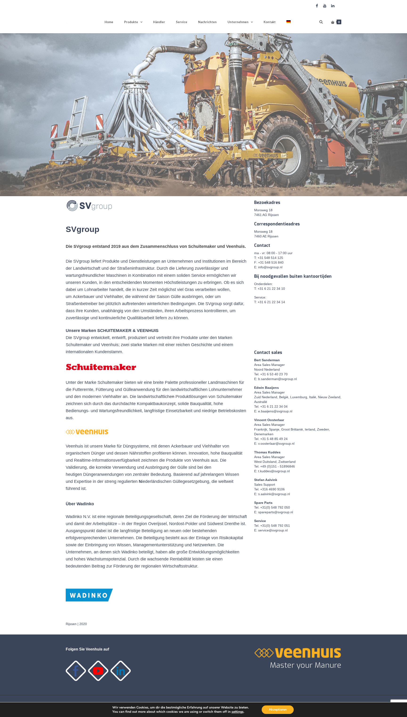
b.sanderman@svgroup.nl (277, 379)
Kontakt (270, 22)
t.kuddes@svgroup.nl (274, 471)
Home (109, 22)
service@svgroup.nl (273, 530)
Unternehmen (238, 22)
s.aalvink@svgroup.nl (274, 494)
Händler (159, 22)
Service (181, 22)
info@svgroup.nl (270, 267)
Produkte (131, 22)
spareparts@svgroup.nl (275, 512)
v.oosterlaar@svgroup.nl (276, 443)
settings (238, 712)
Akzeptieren (278, 709)
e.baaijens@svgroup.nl (275, 411)
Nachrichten (207, 22)
